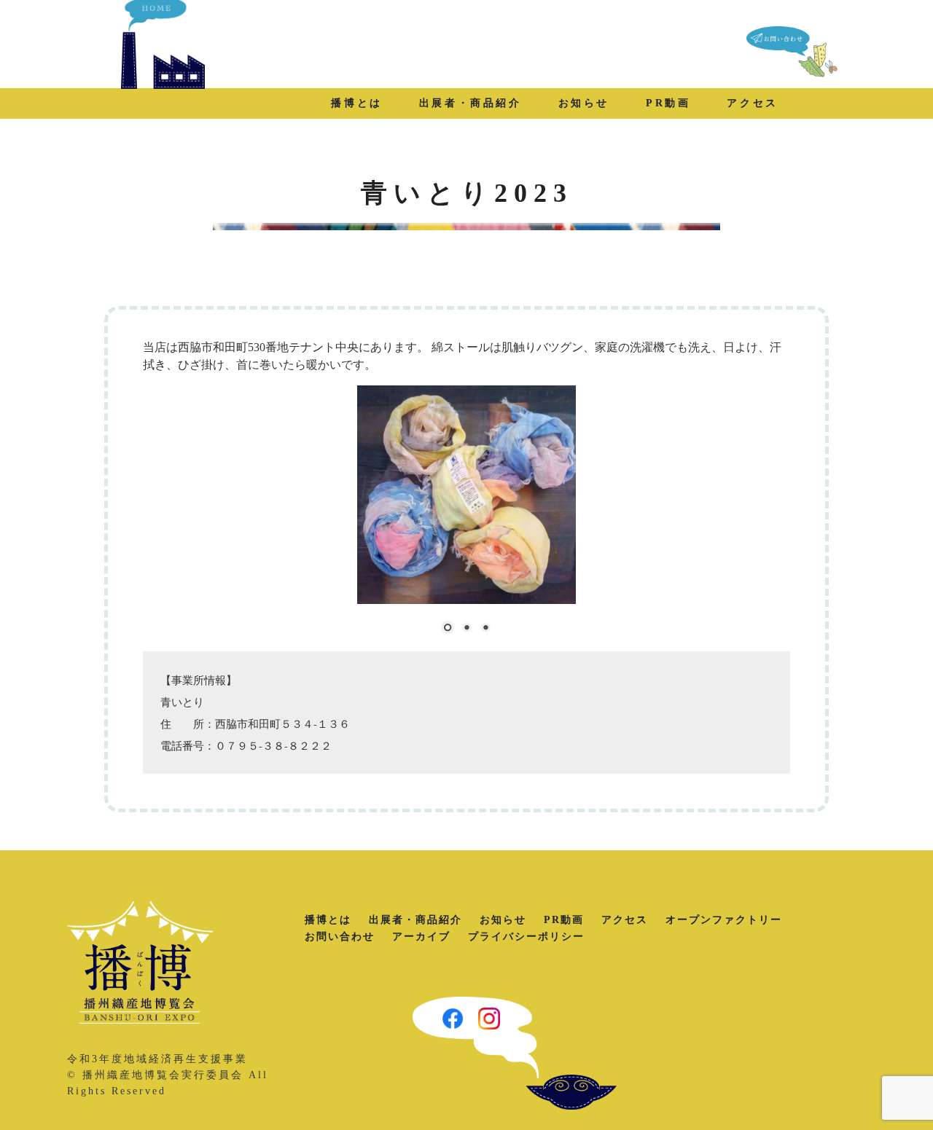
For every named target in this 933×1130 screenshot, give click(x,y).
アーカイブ (421, 936)
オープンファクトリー (723, 919)
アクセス (752, 103)
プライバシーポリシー (526, 936)
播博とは (356, 103)
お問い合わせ (340, 936)
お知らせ (583, 103)
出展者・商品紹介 (470, 103)
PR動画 (668, 103)
